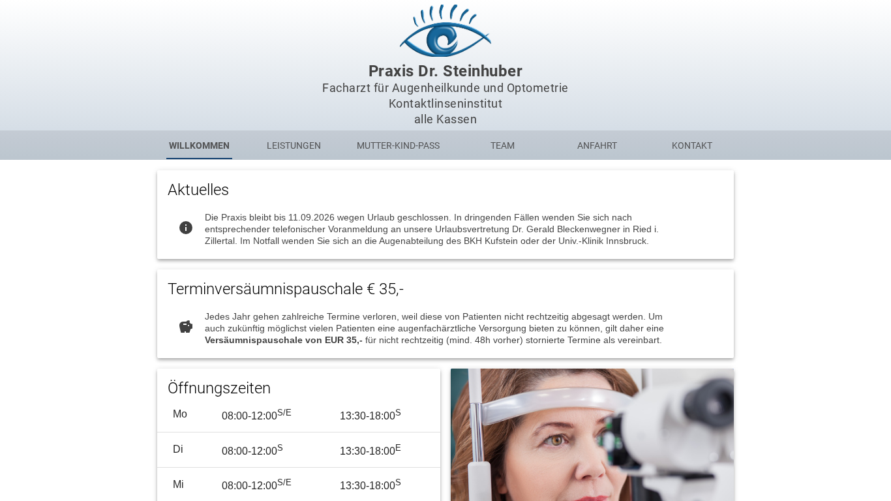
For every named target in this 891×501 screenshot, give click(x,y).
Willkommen (199, 145)
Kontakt (692, 145)
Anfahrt (597, 145)
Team (503, 145)
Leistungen (294, 145)
